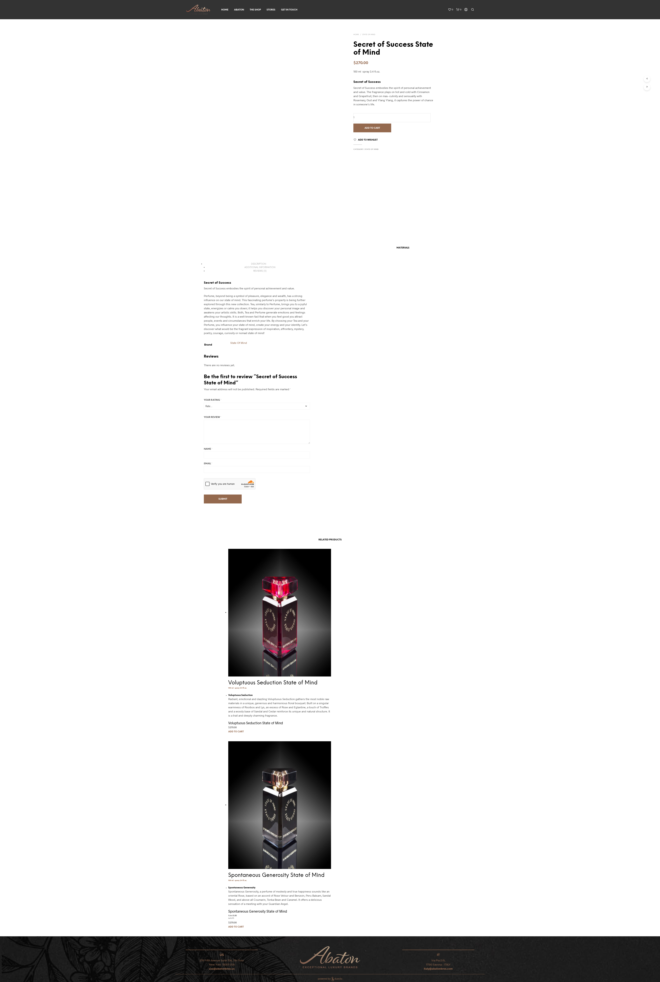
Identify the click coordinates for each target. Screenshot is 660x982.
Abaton (239, 10)
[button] (450, 9)
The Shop (255, 10)
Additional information (259, 267)
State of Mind (368, 35)
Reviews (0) (260, 271)
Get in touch (289, 10)
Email (208, 464)
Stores (271, 10)
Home (224, 10)
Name (208, 449)
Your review (212, 417)
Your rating (212, 400)
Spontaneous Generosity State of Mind (276, 875)
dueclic (338, 978)
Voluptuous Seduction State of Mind (272, 683)
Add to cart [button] (236, 732)
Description (258, 264)
